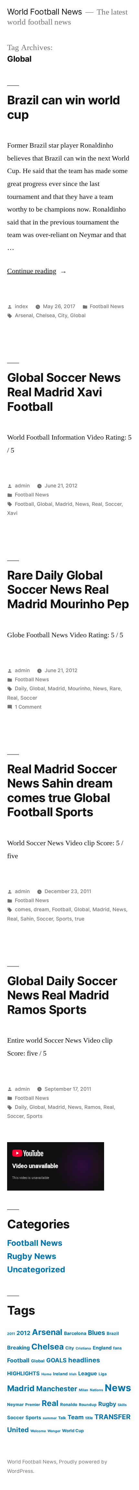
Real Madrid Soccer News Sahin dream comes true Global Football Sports (62, 790)
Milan (83, 1390)
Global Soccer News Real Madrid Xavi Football (64, 391)
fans (117, 1348)
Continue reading (37, 271)
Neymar (15, 1404)
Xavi (12, 513)
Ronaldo (68, 1404)
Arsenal (24, 315)
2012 (23, 1332)
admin (22, 486)
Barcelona (75, 1333)
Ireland (60, 1373)
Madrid (63, 504)
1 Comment (28, 707)
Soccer (113, 504)
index (21, 306)
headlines (84, 1360)
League (87, 1373)
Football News (107, 306)
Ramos (92, 1107)
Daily (21, 688)
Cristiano (83, 1348)
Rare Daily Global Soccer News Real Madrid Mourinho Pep (68, 589)
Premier (32, 1404)
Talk (62, 1417)
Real (97, 504)
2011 (11, 1334)
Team (76, 1417)
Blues (96, 1333)
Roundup (88, 1404)
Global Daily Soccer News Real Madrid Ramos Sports (62, 995)
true (79, 919)
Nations (96, 1390)
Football (24, 504)
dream (41, 909)
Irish (73, 1374)
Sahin (27, 919)
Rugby (107, 1404)
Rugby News (31, 1256)
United (18, 1430)
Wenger (54, 1431)
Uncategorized (36, 1269)
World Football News (44, 11)
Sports (64, 919)
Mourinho (79, 688)
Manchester (56, 1388)
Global (78, 315)
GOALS (56, 1360)
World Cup (73, 1430)
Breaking (18, 1347)
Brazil (113, 1333)
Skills (122, 1405)
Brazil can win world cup (63, 107)
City (62, 315)
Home (46, 1374)
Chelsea (45, 315)
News (82, 504)
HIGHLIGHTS (23, 1373)
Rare (115, 688)
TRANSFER (112, 1417)
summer (50, 1418)
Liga (103, 1373)
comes (23, 909)
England (102, 1348)
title (89, 1417)
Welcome (38, 1431)
